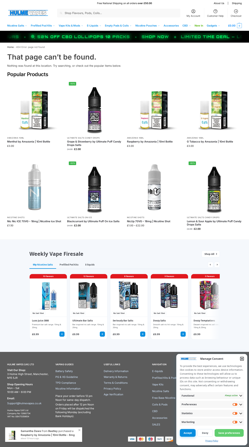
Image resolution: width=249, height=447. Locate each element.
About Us (219, 3)
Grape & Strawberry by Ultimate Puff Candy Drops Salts (94, 143)
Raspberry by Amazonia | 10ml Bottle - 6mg (48, 435)
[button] (242, 358)
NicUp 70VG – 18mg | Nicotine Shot (148, 221)
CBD (155, 411)
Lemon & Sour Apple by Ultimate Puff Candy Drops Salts (214, 223)
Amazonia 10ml (15, 138)
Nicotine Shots (16, 217)
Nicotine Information (67, 388)
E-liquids (157, 371)
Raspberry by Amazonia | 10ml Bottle (150, 141)
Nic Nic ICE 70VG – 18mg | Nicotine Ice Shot (34, 221)
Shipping (237, 3)
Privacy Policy (211, 440)
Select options (34, 153)
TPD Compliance (65, 382)
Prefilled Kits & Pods (164, 377)
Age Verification (113, 394)
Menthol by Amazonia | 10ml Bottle (28, 141)
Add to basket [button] (34, 232)
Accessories (159, 417)
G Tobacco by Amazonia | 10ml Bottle (210, 141)
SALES (156, 424)
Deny (205, 433)
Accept (188, 433)
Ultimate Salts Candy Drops (83, 138)
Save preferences (229, 433)
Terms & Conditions (116, 382)
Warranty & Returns (115, 377)
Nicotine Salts (160, 391)
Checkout (236, 15)
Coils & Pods (160, 404)
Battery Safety (64, 371)
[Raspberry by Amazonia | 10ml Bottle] (154, 107)
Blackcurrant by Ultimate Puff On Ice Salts (93, 221)
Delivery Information (116, 371)
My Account (193, 15)
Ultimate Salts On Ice (79, 217)
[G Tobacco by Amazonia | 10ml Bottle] (214, 107)
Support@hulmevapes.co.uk (24, 403)
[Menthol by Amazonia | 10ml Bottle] (34, 107)
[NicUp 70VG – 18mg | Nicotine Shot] (154, 187)
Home (10, 47)
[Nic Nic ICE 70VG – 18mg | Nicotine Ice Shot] (34, 187)
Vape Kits (157, 384)
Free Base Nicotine (163, 397)
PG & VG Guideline (66, 377)
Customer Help (215, 15)
